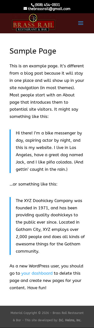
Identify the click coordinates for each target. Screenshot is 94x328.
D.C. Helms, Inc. (70, 320)
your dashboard (37, 273)
